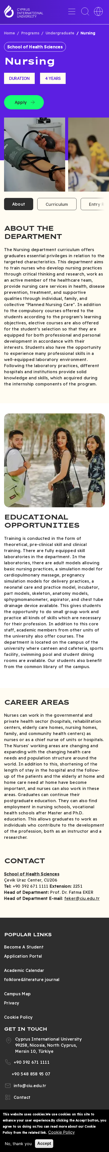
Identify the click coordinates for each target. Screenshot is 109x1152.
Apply (21, 102)
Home (9, 33)
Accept (44, 1143)
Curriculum (57, 204)
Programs (30, 33)
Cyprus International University (30, 13)
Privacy (11, 1002)
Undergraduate (60, 33)
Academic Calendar (24, 970)
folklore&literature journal (32, 979)
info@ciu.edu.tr (30, 1085)
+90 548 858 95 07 (31, 1073)
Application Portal (23, 956)
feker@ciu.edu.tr (82, 898)
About (18, 204)
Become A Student (24, 946)
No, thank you (18, 1143)
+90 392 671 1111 (31, 1062)
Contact (22, 1097)
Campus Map (17, 993)
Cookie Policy (18, 1017)
